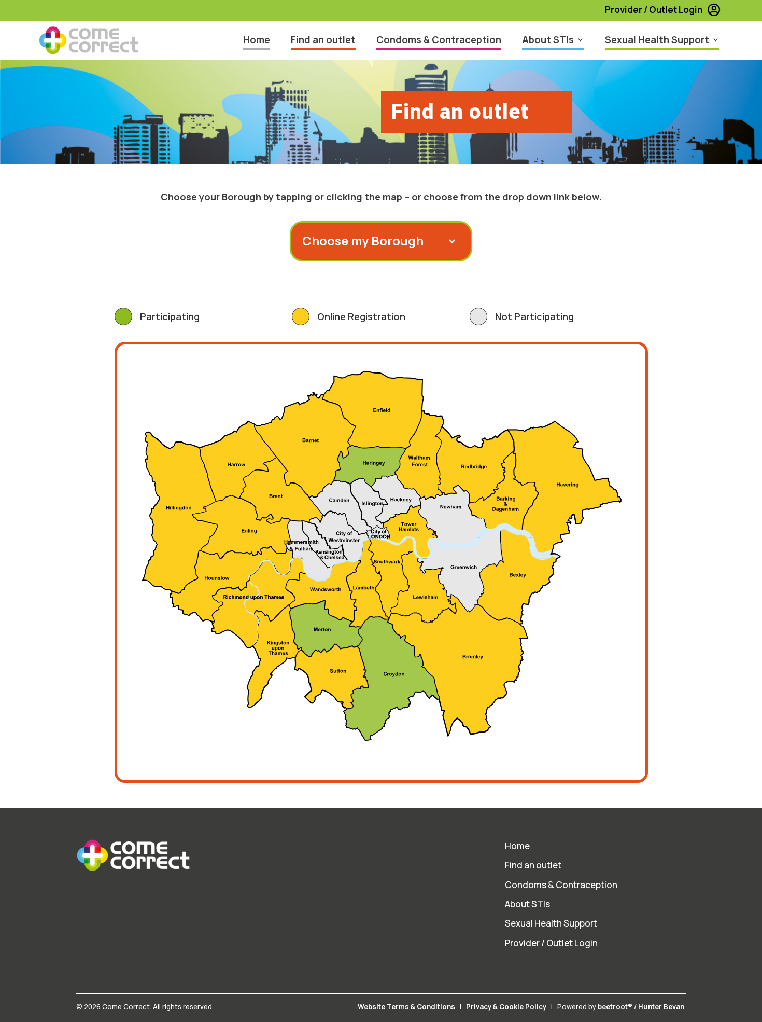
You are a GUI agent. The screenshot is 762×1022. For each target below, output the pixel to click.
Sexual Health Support (657, 39)
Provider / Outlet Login (653, 10)
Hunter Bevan (661, 1006)
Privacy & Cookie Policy (506, 1006)
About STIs (548, 39)
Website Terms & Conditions (406, 1006)
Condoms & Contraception (438, 39)
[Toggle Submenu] (366, 241)
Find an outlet (323, 39)
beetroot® (615, 1006)
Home (256, 39)
